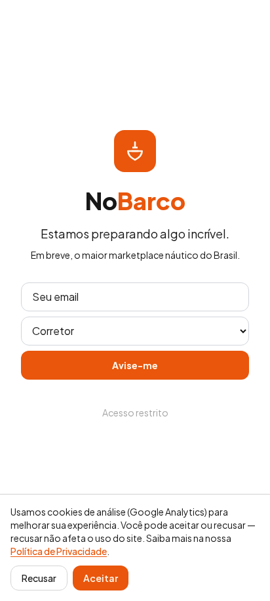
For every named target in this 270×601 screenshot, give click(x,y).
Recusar (39, 578)
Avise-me (135, 365)
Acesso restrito (135, 412)
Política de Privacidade (58, 551)
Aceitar (100, 578)
